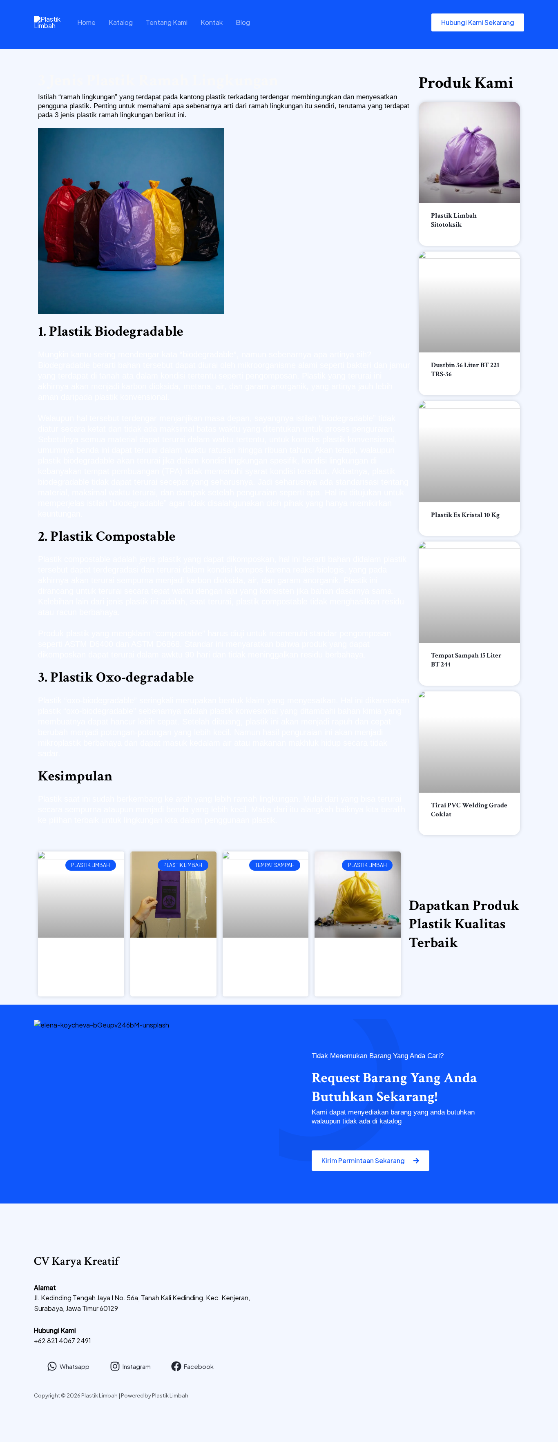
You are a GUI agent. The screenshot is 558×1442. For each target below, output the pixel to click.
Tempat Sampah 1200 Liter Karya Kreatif (265, 960)
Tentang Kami (166, 22)
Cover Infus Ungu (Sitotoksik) (173, 955)
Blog (243, 22)
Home (86, 22)
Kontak (212, 22)
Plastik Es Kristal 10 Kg (465, 514)
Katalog (121, 22)
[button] (477, 22)
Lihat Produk (446, 235)
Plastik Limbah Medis (358, 955)
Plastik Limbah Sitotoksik (454, 220)
